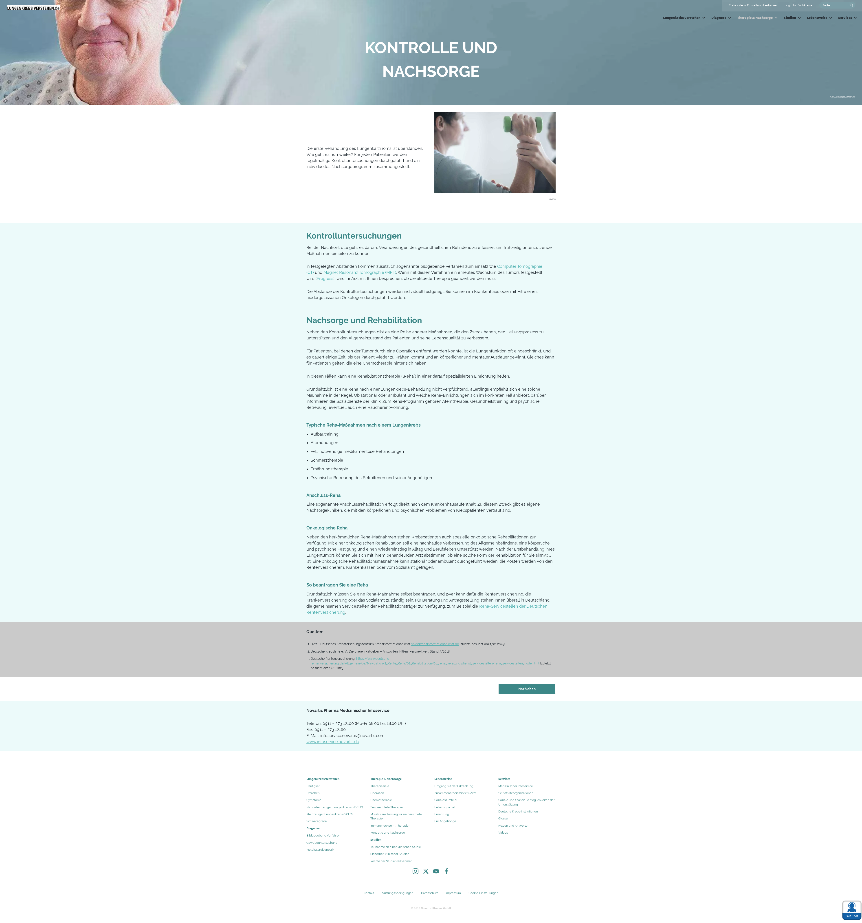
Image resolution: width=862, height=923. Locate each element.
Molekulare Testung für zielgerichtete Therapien (396, 816)
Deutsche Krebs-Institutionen (518, 811)
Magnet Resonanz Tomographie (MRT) (359, 272)
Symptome (313, 800)
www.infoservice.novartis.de (332, 741)
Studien (790, 17)
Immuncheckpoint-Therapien (390, 825)
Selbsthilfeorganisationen (515, 793)
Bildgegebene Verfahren (323, 835)
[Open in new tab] (415, 872)
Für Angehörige (445, 821)
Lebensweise (817, 17)
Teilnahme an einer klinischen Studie (395, 847)
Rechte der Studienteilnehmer (391, 861)
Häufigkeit (313, 786)
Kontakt (369, 893)
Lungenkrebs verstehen (681, 17)
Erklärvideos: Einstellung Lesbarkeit (753, 5)
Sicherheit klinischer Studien (389, 854)
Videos (503, 832)
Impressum (453, 893)
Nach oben (527, 688)
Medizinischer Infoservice (515, 786)
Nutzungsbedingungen (397, 893)
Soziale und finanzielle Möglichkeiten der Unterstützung (526, 802)
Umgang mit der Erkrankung (453, 786)
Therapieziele (379, 786)
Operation (377, 793)
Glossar (503, 818)
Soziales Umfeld (445, 800)
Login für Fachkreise (798, 5)
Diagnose (718, 17)
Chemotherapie (381, 800)
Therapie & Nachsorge (755, 17)
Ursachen (313, 793)
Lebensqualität (444, 807)
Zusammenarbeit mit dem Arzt (455, 793)
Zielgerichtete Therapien (387, 807)
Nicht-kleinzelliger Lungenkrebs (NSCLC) (334, 807)
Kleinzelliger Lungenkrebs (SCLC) (329, 814)
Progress (325, 278)
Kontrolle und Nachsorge (387, 832)
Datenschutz (429, 893)
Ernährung (441, 814)
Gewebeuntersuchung (321, 842)
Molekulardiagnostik (320, 849)
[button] (703, 16)
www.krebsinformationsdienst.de (435, 644)
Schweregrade (316, 821)
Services (845, 17)
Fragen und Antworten (513, 825)
